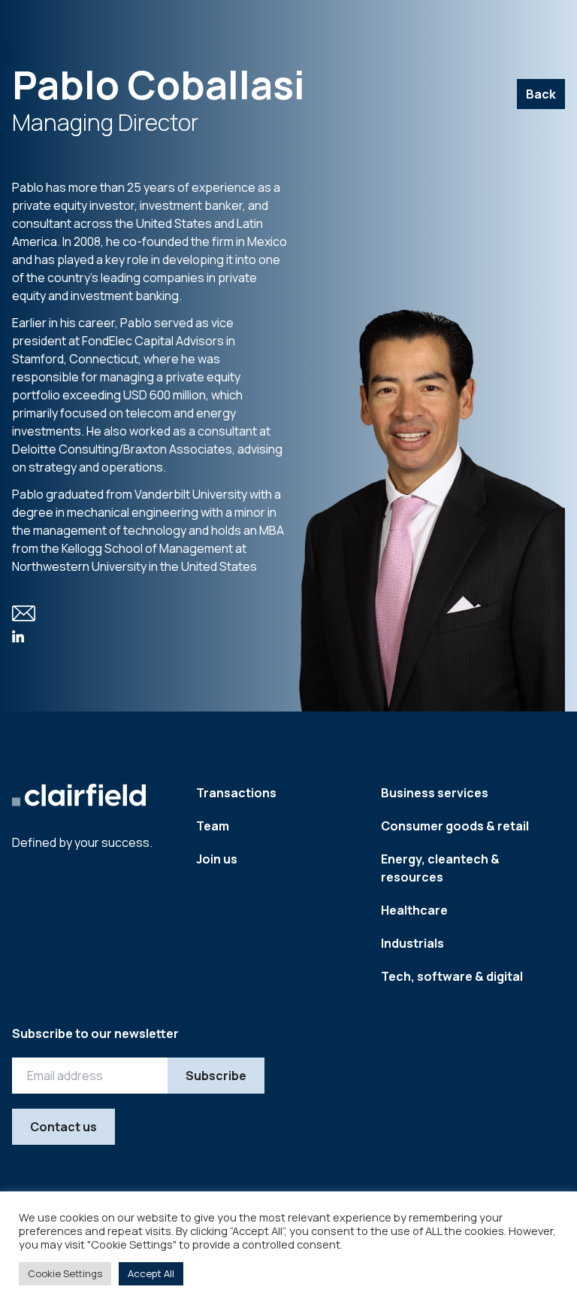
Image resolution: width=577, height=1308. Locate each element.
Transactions (236, 792)
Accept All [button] (151, 1273)
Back (541, 94)
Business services (434, 792)
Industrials (412, 943)
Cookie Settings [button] (65, 1273)
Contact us (63, 1126)
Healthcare (414, 910)
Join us (216, 859)
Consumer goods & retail (455, 826)
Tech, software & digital (452, 976)
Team (212, 826)
